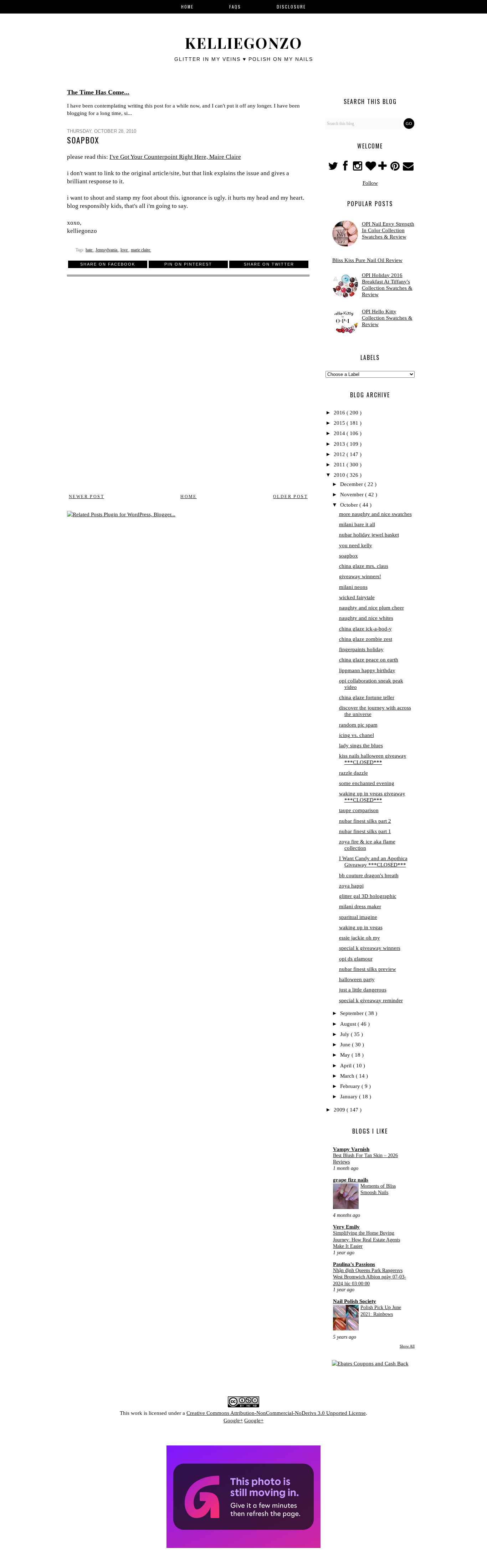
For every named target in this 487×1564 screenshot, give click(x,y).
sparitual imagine (358, 917)
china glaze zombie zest (365, 639)
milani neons (353, 587)
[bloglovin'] (371, 168)
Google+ (233, 1420)
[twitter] (333, 168)
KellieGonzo (243, 43)
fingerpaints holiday (361, 649)
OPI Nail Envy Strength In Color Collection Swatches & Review (388, 230)
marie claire (141, 249)
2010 (340, 475)
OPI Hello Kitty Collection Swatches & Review (387, 318)
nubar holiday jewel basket (369, 535)
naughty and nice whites (366, 618)
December (352, 484)
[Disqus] (188, 389)
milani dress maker (360, 906)
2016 (340, 412)
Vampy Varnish (351, 1149)
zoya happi (351, 886)
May (346, 1055)
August (349, 1024)
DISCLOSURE (291, 7)
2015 (340, 423)
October (349, 505)
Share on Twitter (269, 264)
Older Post (290, 496)
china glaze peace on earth (368, 660)
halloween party (357, 979)
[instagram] (358, 168)
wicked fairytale (357, 597)
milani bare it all (357, 524)
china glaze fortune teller (366, 697)
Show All (407, 1346)
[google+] (383, 168)
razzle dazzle (353, 773)
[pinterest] (396, 168)
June (346, 1044)
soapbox (348, 556)
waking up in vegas (361, 927)
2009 (340, 1110)
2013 (340, 444)
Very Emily (346, 1227)
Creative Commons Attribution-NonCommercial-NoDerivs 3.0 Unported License (276, 1413)
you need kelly (355, 545)
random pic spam (358, 725)
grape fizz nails (350, 1180)
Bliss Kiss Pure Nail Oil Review (367, 260)
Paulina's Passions (354, 1264)
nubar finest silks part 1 (365, 831)
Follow (370, 183)
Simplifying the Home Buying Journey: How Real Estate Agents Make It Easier (366, 1239)
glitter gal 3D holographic (367, 896)
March (348, 1076)
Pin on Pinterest (188, 264)
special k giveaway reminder (371, 1000)
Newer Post (86, 496)
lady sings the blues (361, 745)
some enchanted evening (366, 783)
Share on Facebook (107, 264)
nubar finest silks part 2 (365, 821)
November (352, 494)
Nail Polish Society (354, 1301)
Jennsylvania (107, 249)
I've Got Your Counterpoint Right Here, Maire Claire (175, 156)
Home (188, 496)
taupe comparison (359, 810)
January (349, 1096)
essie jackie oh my (359, 938)
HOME (187, 7)
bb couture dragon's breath (369, 875)
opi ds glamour (356, 959)
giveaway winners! (360, 576)
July (345, 1034)
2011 (340, 464)
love (125, 249)
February (351, 1086)
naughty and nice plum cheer (371, 608)
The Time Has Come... (98, 92)
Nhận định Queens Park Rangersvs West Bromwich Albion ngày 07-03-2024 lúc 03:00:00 (369, 1276)
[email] (407, 168)
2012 (340, 454)
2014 (340, 433)
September (352, 1013)
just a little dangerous (362, 990)
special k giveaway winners (369, 948)
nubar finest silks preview (367, 969)
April (346, 1065)
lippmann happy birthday (367, 670)
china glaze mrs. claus (363, 566)
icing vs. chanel (356, 735)
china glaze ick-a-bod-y (365, 629)
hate (89, 249)
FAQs (235, 7)
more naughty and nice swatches (375, 514)
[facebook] (345, 168)
